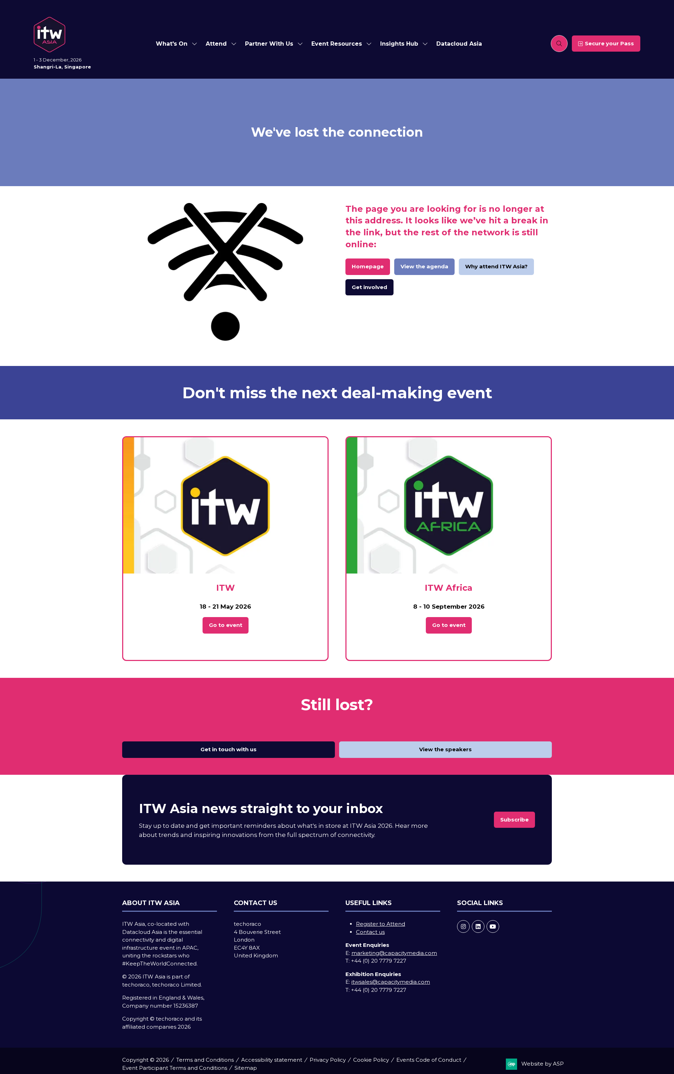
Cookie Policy (371, 1059)
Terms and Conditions (205, 1059)
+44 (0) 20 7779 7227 (378, 960)
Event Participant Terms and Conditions (174, 1068)
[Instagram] (463, 926)
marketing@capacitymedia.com (394, 953)
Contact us (370, 932)
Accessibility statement (271, 1059)
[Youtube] (493, 926)
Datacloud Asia (459, 43)
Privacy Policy (328, 1059)
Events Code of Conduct (428, 1059)
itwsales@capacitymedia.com (390, 981)
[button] (559, 43)
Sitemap (245, 1068)
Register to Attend (380, 924)
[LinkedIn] (478, 926)
